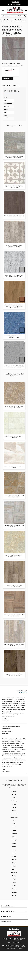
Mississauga (14, 801)
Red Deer (14, 843)
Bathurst (14, 895)
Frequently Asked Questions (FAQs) (13, 65)
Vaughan (14, 797)
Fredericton (14, 892)
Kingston (14, 830)
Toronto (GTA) (14, 817)
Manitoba (14, 859)
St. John (14, 885)
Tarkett (5, 118)
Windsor (14, 827)
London (14, 823)
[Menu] (3, 10)
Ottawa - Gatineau (14, 814)
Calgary (14, 836)
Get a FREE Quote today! (14, 4)
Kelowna (14, 882)
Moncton (14, 889)
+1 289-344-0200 (16, 942)
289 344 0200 (15, 2)
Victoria (14, 846)
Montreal (14, 866)
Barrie (14, 820)
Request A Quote (7, 78)
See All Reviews (23, 692)
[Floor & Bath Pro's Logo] (15, 10)
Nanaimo (14, 856)
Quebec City (14, 869)
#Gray (8, 85)
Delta (14, 879)
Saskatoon (14, 872)
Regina (14, 876)
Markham (14, 794)
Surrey (14, 849)
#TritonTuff (16, 85)
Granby (14, 863)
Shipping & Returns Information (12, 63)
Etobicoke (14, 791)
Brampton (14, 804)
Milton (14, 810)
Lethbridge (14, 840)
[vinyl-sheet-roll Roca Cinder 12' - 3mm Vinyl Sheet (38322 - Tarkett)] (13, 48)
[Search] (25, 15)
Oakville (14, 807)
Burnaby (14, 853)
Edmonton (14, 833)
